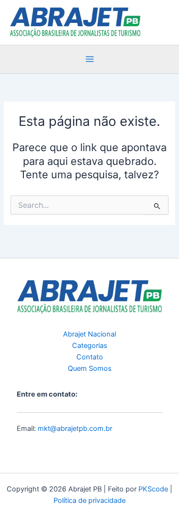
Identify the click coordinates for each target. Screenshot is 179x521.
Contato (89, 357)
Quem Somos (90, 368)
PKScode (153, 489)
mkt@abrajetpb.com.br (75, 428)
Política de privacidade (89, 500)
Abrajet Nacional (89, 334)
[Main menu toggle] (90, 60)
